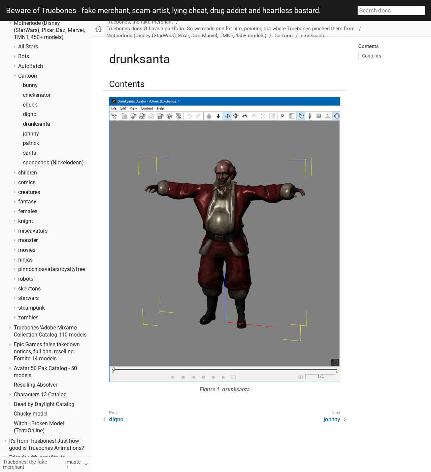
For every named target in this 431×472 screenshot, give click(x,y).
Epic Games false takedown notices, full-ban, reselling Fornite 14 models (47, 352)
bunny (30, 85)
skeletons (29, 288)
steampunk (31, 308)
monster (28, 240)
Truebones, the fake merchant (139, 22)
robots (25, 279)
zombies (28, 318)
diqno (29, 114)
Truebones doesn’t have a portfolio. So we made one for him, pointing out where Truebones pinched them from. (231, 29)
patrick (31, 143)
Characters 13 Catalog (40, 395)
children (27, 173)
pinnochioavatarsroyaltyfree (51, 269)
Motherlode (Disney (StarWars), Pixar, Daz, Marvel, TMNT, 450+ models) (49, 30)
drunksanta (36, 124)
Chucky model (30, 414)
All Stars (28, 47)
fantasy (27, 202)
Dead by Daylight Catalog (44, 404)
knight (25, 221)
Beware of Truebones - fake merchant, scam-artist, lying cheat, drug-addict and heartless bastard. (163, 10)
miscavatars (32, 231)
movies (26, 250)
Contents (371, 55)
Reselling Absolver (35, 385)
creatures (29, 192)
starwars (28, 298)
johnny (31, 133)
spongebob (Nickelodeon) (53, 163)
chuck (30, 105)
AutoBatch (30, 66)
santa (29, 153)
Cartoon (27, 76)
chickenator (37, 95)
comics (26, 183)
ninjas (25, 260)
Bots (23, 56)
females (27, 211)
